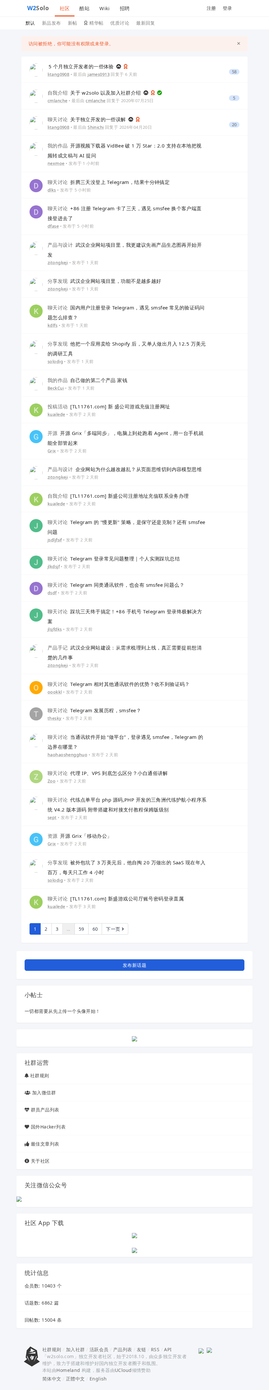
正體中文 (75, 1379)
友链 (141, 1349)
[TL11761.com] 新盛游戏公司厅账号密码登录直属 (116, 898)
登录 (227, 8)
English (98, 1379)
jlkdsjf (54, 566)
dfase (53, 226)
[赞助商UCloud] (134, 1038)
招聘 (125, 8)
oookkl (55, 692)
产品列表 (122, 1349)
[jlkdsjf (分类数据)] (36, 561)
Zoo (51, 781)
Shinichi (96, 127)
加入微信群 (44, 1092)
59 (81, 929)
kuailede (56, 414)
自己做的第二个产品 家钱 (87, 380)
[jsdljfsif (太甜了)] (36, 525)
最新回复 (145, 23)
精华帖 (96, 23)
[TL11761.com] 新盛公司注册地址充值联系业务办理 (118, 495)
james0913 (99, 74)
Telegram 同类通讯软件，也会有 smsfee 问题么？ (116, 584)
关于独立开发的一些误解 (87, 119)
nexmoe (56, 163)
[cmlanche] (36, 96)
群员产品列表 (45, 1109)
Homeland (68, 1370)
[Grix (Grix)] (36, 436)
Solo (38, 8)
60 (95, 929)
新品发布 (51, 23)
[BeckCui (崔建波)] (36, 383)
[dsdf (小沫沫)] (36, 588)
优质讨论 (119, 23)
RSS (155, 1349)
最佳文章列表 (45, 1144)
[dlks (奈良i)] (36, 185)
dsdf (52, 593)
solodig (55, 361)
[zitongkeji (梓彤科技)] (36, 248)
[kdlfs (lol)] (36, 311)
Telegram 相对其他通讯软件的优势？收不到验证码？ (119, 684)
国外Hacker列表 (48, 1127)
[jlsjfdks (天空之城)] (36, 614)
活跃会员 (99, 1349)
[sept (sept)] (36, 803)
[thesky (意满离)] (36, 713)
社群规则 (39, 1075)
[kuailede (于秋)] (36, 409)
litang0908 (58, 74)
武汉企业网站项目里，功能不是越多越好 (104, 281)
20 (234, 124)
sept (52, 817)
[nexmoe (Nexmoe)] (36, 149)
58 (234, 72)
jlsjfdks (55, 629)
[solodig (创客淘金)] (36, 347)
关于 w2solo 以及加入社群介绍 (95, 92)
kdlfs (52, 325)
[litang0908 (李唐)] (36, 69)
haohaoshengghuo (67, 755)
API (168, 1349)
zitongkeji (58, 262)
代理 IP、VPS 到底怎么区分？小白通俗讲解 (108, 773)
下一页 (114, 929)
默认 (30, 23)
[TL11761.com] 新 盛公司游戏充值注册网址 (109, 406)
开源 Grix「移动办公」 (80, 835)
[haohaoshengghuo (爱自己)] (36, 740)
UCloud (123, 1370)
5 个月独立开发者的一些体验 (82, 66)
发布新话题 (134, 965)
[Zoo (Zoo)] (36, 776)
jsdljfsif (55, 540)
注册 (211, 8)
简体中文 (51, 1379)
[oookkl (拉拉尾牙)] (36, 687)
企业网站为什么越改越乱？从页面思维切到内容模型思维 (125, 469)
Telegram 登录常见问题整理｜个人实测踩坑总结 (114, 558)
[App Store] (134, 1235)
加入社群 (75, 1349)
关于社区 (40, 1161)
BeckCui (56, 388)
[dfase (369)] (36, 211)
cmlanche (57, 100)
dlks (52, 190)
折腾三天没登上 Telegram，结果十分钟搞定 (109, 182)
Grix (52, 451)
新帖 (72, 23)
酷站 (84, 8)
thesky (55, 718)
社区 (65, 8)
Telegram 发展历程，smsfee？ (94, 710)
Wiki (104, 8)
